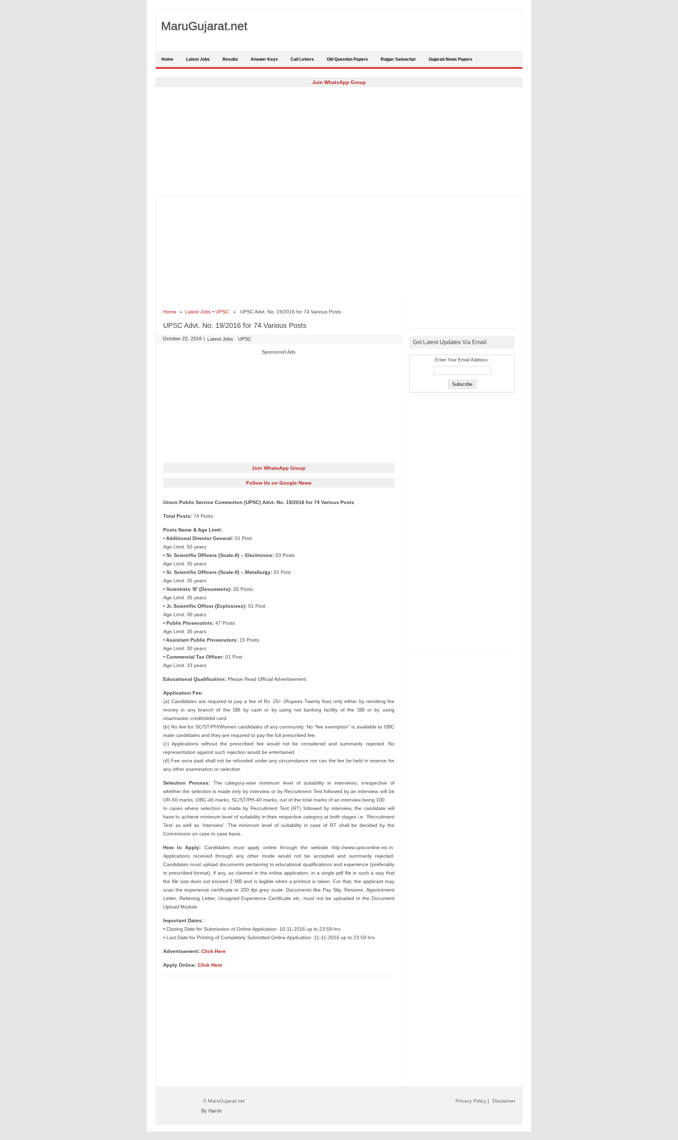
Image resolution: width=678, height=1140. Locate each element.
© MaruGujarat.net (224, 1101)
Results (230, 59)
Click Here (213, 951)
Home (167, 59)
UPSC (222, 311)
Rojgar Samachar (398, 59)
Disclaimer (504, 1101)
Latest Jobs (198, 59)
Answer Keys (264, 59)
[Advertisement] (339, 141)
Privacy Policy (471, 1101)
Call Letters (302, 59)
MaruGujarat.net (204, 25)
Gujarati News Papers (450, 59)
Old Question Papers (347, 59)
